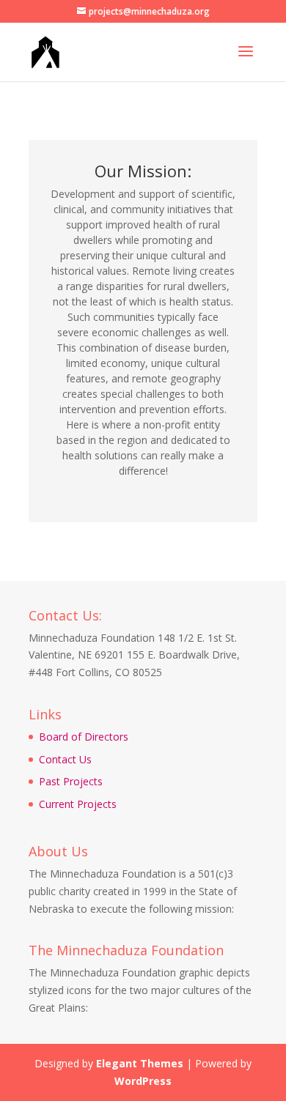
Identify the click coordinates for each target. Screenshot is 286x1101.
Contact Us (65, 759)
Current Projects (78, 804)
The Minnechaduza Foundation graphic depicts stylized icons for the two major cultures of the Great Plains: (140, 990)
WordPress (143, 1081)
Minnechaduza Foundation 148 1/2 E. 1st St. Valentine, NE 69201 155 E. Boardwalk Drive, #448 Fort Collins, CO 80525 (134, 655)
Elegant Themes (139, 1063)
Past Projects (71, 781)
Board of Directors (83, 737)
